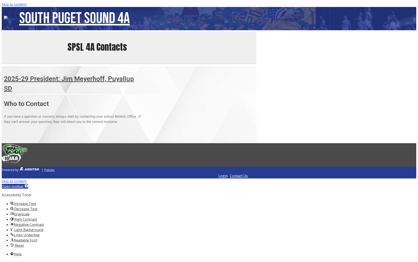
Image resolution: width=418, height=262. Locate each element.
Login (223, 175)
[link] (29, 170)
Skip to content (14, 4)
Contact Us (239, 175)
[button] (15, 186)
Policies (49, 170)
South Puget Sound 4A (74, 18)
